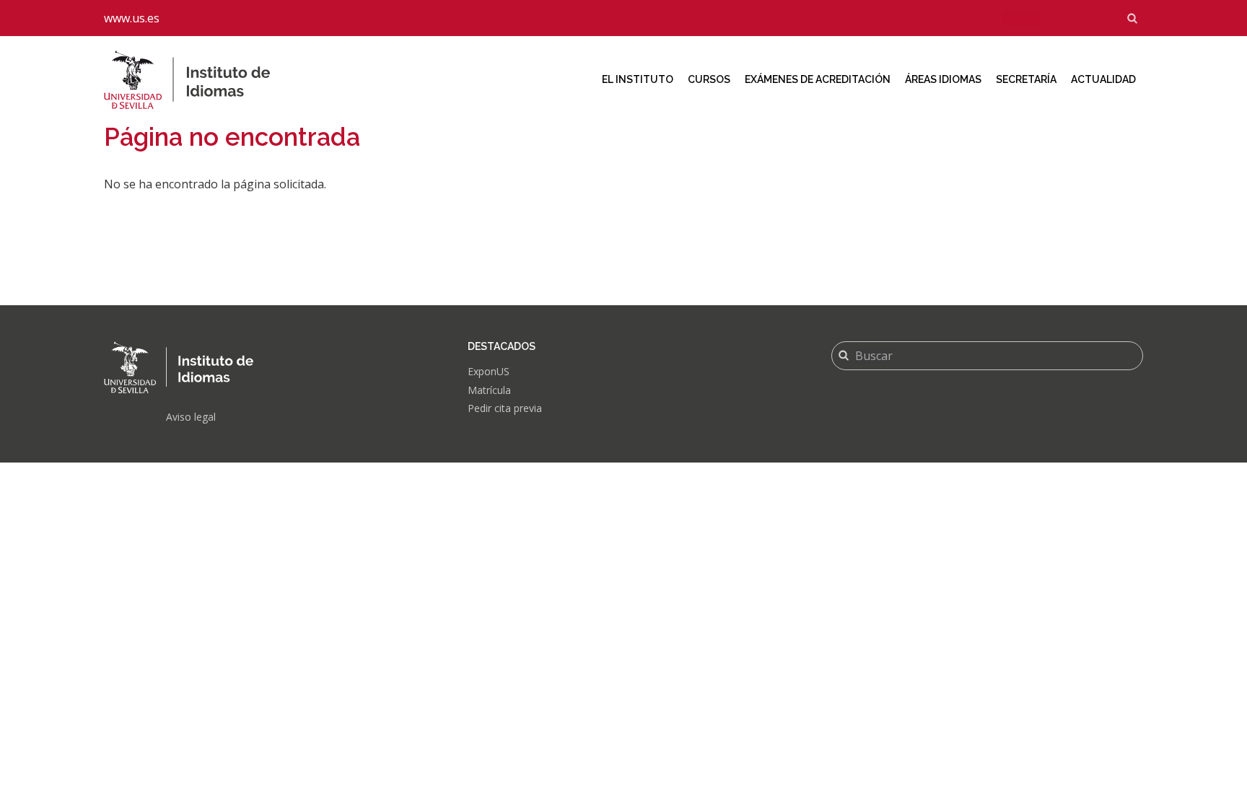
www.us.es (131, 18)
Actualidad (1103, 79)
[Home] (198, 80)
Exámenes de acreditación (818, 79)
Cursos (709, 79)
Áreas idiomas (943, 79)
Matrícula (489, 390)
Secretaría (1026, 79)
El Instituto (637, 79)
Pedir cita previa (505, 408)
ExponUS (488, 371)
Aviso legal (191, 417)
